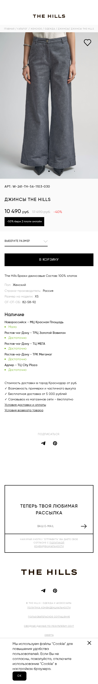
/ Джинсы (62, 29)
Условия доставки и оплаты (25, 404)
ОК (19, 676)
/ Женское (35, 29)
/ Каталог (21, 29)
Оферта (49, 635)
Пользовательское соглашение (49, 617)
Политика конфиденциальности (49, 608)
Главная (9, 29)
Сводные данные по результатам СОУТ (49, 626)
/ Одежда (49, 29)
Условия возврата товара (24, 410)
